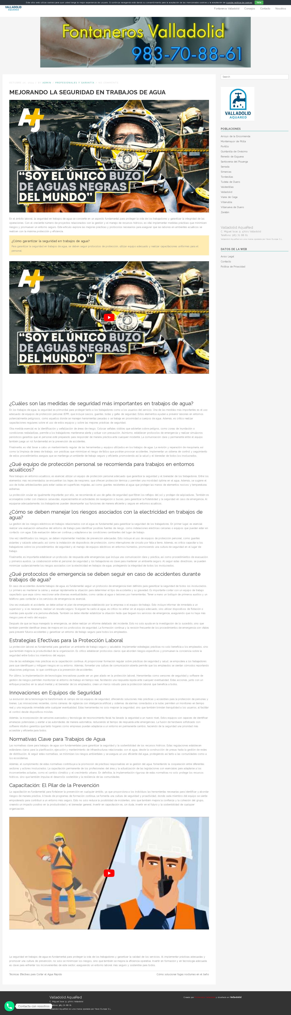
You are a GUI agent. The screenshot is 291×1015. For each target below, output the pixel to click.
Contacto (265, 8)
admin (47, 83)
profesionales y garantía (74, 83)
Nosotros (281, 8)
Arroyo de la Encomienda (235, 136)
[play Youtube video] (109, 317)
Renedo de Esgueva (232, 156)
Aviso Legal (227, 256)
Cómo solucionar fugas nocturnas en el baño (183, 974)
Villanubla (226, 202)
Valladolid (226, 192)
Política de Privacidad (233, 266)
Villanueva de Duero (232, 207)
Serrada (225, 166)
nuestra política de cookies (239, 2)
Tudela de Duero (230, 182)
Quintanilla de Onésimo (234, 151)
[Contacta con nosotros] (9, 1006)
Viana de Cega (229, 197)
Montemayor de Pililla (233, 141)
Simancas (226, 171)
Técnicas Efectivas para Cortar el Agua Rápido (35, 974)
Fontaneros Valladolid (226, 8)
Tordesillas (227, 176)
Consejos (249, 8)
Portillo (225, 146)
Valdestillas (227, 187)
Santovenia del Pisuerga (234, 161)
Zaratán (225, 212)
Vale (259, 2)
